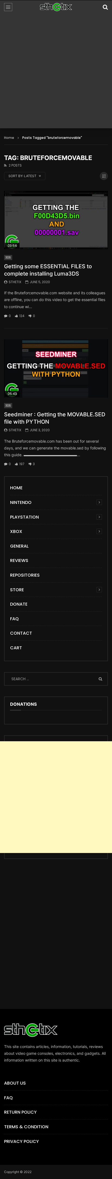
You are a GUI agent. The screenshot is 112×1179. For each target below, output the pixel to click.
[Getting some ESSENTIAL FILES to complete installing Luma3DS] (56, 220)
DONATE (18, 604)
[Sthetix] (56, 7)
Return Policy (20, 1112)
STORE (17, 590)
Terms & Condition (26, 1127)
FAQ (14, 619)
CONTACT (21, 633)
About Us (15, 1083)
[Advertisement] (56, 72)
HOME (16, 488)
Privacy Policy (21, 1141)
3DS (8, 257)
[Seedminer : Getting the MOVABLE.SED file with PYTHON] (56, 368)
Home (9, 137)
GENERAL (19, 546)
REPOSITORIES (25, 575)
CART (16, 648)
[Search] (105, 7)
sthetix (15, 282)
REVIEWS (19, 560)
